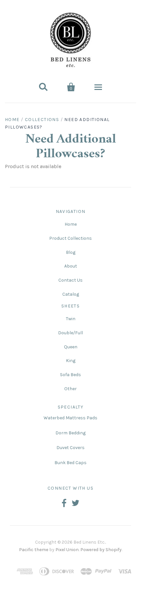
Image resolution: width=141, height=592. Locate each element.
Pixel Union (67, 549)
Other (70, 389)
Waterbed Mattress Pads (70, 418)
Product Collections (70, 238)
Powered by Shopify (101, 549)
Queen (70, 347)
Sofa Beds (70, 374)
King (70, 360)
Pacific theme (33, 549)
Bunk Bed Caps (70, 462)
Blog (70, 252)
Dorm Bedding (70, 433)
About (70, 266)
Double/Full (70, 333)
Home (12, 119)
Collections (42, 119)
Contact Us (70, 280)
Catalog (70, 294)
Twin (70, 319)
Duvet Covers (70, 447)
